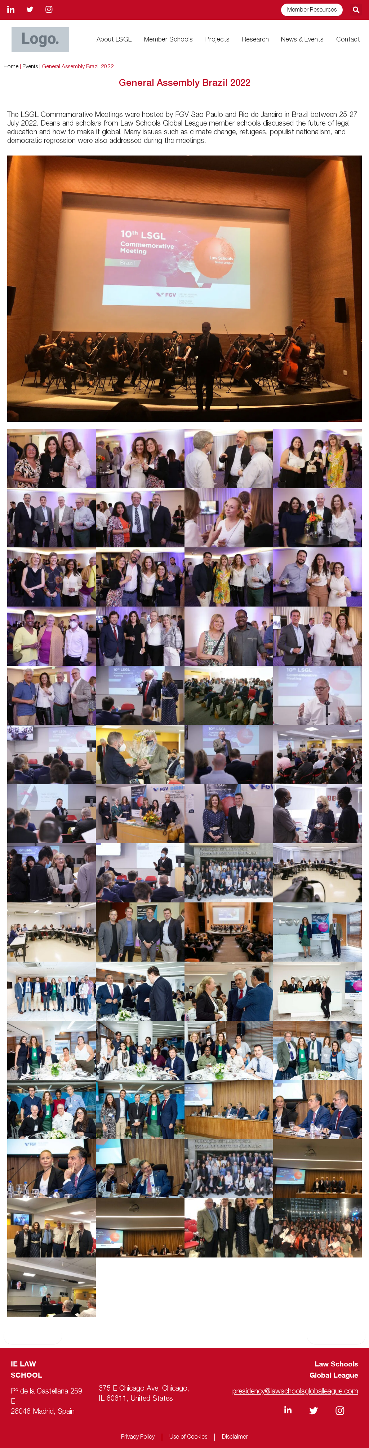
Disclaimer (235, 1437)
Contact (348, 40)
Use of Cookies (188, 1437)
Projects (217, 40)
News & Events (302, 40)
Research (255, 40)
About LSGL (114, 40)
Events (30, 66)
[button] (356, 10)
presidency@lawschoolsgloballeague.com (295, 1391)
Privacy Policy (138, 1437)
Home (11, 66)
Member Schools (168, 40)
